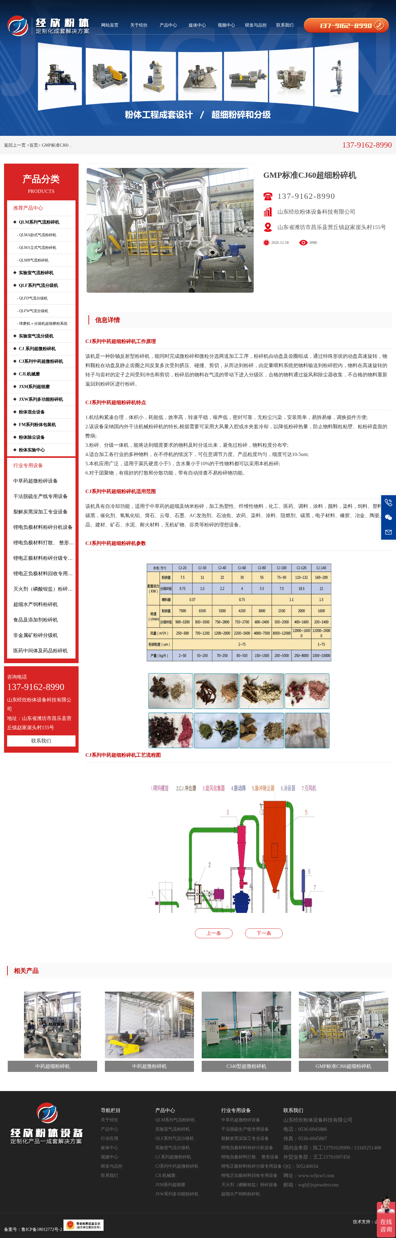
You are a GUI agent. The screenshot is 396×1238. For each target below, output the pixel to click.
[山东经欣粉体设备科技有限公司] (48, 25)
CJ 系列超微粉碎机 (37, 348)
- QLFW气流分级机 (32, 311)
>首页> (34, 145)
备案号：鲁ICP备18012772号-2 (33, 1229)
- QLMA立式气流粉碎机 (36, 247)
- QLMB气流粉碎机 (33, 260)
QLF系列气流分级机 (38, 285)
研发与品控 (256, 25)
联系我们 (285, 25)
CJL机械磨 (29, 374)
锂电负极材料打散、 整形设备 (44, 542)
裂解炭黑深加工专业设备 (40, 511)
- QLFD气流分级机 (32, 298)
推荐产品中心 (28, 208)
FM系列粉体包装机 (37, 424)
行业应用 (109, 1138)
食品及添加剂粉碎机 (35, 619)
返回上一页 (15, 145)
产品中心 (168, 25)
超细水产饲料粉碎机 (35, 604)
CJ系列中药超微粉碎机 (41, 361)
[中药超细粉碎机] (52, 1025)
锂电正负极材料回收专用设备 (44, 573)
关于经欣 (139, 25)
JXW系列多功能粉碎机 (41, 399)
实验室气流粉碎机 (36, 272)
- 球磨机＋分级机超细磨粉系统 (42, 323)
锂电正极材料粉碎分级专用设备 (44, 558)
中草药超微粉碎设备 (35, 480)
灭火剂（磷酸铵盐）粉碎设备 (44, 589)
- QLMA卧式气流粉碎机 (36, 235)
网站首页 (109, 25)
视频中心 (226, 25)
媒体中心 (197, 25)
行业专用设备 (28, 465)
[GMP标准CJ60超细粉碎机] (343, 1025)
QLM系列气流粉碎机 (39, 222)
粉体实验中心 (32, 450)
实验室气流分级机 (36, 336)
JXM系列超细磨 (34, 386)
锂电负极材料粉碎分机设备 (43, 527)
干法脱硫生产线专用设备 (40, 496)
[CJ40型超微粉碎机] (246, 1025)
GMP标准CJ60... (57, 145)
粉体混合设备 (32, 412)
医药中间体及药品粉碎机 (40, 650)
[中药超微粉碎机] (149, 1025)
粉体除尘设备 (32, 437)
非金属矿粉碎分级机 (35, 635)
